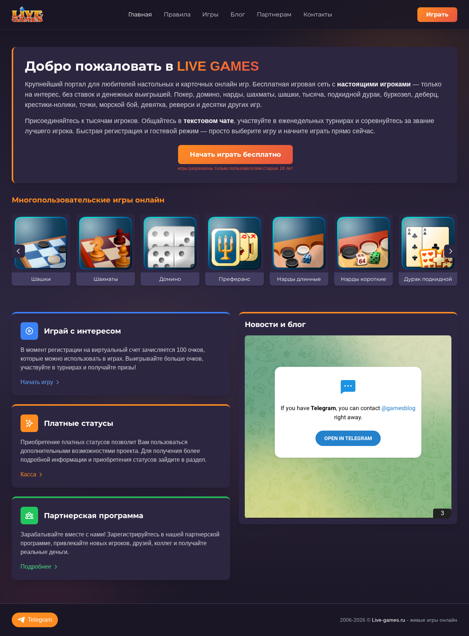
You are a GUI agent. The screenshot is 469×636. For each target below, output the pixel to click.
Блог (237, 14)
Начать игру (37, 382)
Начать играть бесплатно (235, 154)
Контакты (317, 14)
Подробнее (36, 567)
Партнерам (274, 14)
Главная (140, 14)
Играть (437, 14)
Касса (28, 474)
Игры (210, 14)
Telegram (40, 620)
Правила (177, 14)
